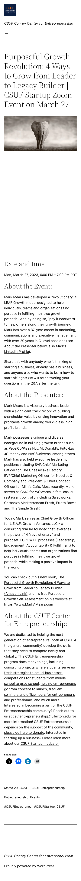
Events (35, 797)
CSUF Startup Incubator (40, 743)
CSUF (61, 806)
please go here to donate (24, 732)
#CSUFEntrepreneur (18, 806)
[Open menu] (6, 33)
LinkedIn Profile (16, 352)
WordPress (45, 866)
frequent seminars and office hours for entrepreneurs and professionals (39, 694)
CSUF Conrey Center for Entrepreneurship (38, 23)
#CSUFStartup (44, 806)
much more (50, 700)
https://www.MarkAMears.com (28, 604)
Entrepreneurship (16, 797)
